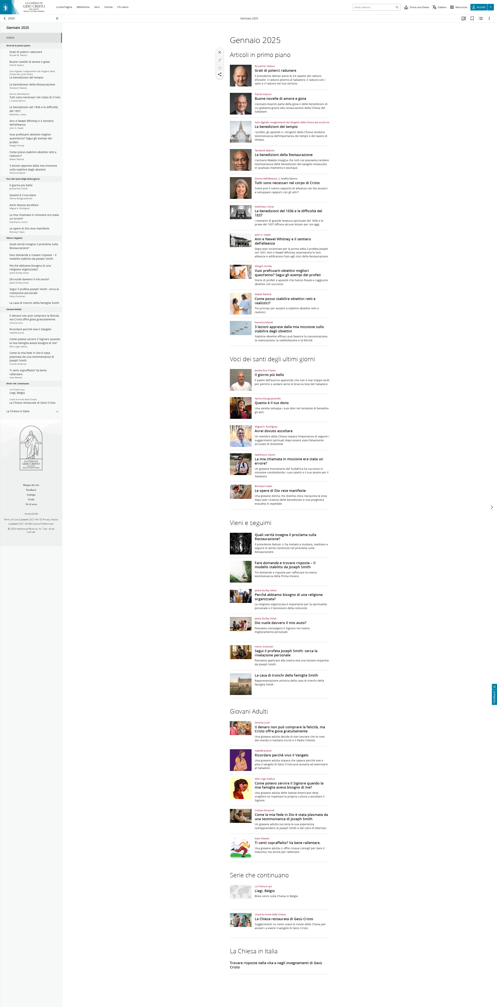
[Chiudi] (220, 52)
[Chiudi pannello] (57, 18)
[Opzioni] (489, 18)
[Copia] (220, 68)
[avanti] (491, 507)
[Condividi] (220, 74)
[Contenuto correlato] (481, 18)
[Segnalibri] (472, 18)
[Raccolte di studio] (463, 18)
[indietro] (5, 18)
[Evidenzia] (220, 60)
